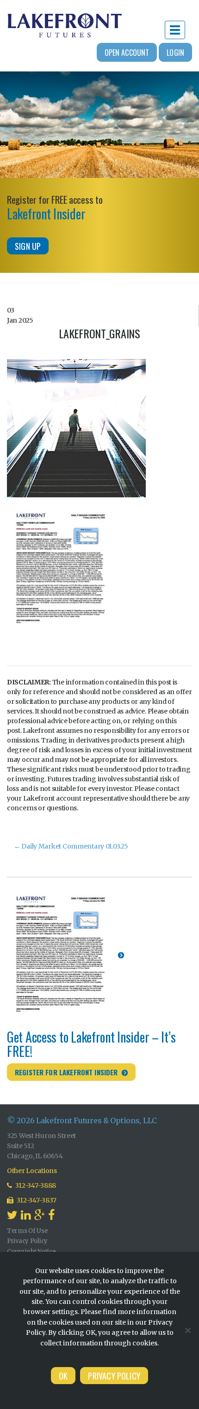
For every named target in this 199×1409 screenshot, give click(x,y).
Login (175, 52)
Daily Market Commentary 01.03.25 (71, 846)
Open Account (127, 52)
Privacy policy (114, 1376)
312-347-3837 (36, 1200)
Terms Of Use (27, 1231)
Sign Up (28, 246)
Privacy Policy (27, 1241)
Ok (63, 1376)
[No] (187, 1330)
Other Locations (32, 1171)
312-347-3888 (35, 1185)
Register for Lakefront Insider (66, 1072)
